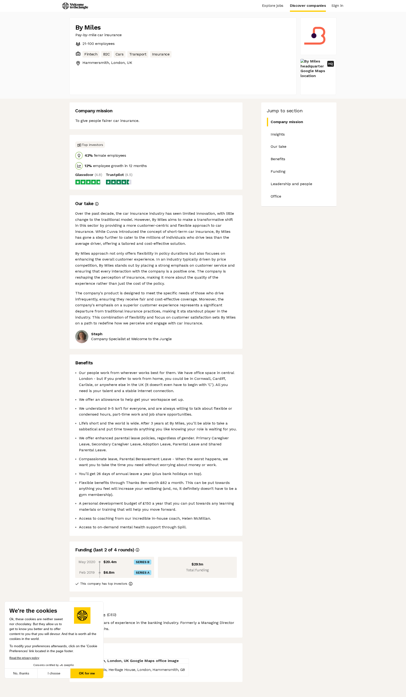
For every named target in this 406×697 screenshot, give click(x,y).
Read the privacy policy (24, 658)
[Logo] (75, 6)
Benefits (278, 159)
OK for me (87, 673)
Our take (278, 146)
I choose (54, 673)
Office (276, 196)
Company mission (287, 122)
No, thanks (21, 673)
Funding (278, 171)
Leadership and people (291, 184)
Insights (278, 134)
